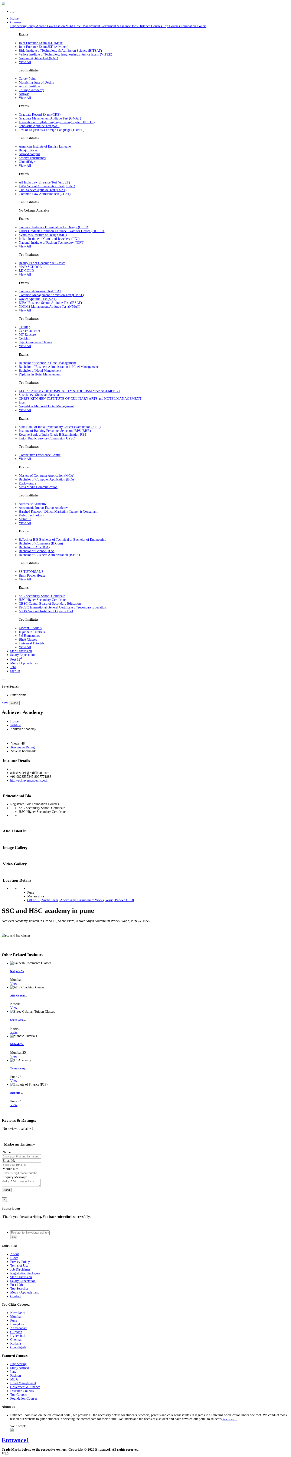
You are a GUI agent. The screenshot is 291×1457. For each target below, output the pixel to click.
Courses (15, 22)
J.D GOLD (26, 270)
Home (14, 18)
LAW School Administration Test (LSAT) (47, 186)
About (14, 1254)
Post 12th (16, 1284)
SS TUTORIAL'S (31, 571)
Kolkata (15, 1343)
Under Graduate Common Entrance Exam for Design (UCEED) (62, 231)
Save (5, 703)
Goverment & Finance (25, 1387)
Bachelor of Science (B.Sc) (37, 551)
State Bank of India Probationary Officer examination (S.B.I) (60, 427)
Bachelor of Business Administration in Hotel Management (58, 366)
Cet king (24, 338)
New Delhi (17, 1313)
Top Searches (19, 1288)
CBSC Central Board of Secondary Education (50, 603)
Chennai (16, 1339)
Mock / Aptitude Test (24, 663)
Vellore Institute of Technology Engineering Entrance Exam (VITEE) (65, 54)
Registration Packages (25, 1273)
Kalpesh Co (17, 971)
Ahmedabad (18, 1328)
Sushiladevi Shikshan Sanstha (39, 395)
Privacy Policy (20, 1262)
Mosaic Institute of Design (36, 82)
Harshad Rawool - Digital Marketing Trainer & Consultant (58, 511)
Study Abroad (37, 26)
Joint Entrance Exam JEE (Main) (41, 43)
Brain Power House (32, 575)
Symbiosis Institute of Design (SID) (43, 235)
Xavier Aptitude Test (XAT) (37, 299)
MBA (70, 26)
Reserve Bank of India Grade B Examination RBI (52, 434)
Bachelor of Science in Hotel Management (47, 363)
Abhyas (24, 94)
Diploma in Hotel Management (40, 374)
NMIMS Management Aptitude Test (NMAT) (49, 306)
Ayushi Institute (29, 86)
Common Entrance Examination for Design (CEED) (54, 227)
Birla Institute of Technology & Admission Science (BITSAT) (60, 50)
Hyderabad (17, 1336)
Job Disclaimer (20, 1269)
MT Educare (27, 334)
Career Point (27, 78)
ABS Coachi (17, 995)
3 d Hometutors (29, 635)
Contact (15, 1296)
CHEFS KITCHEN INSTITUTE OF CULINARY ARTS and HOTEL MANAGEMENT (80, 398)
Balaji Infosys (28, 150)
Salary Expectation (23, 655)
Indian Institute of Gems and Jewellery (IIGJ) (49, 238)
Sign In (15, 671)
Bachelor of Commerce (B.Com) (41, 543)
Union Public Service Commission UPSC (47, 438)
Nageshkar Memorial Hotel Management (46, 406)
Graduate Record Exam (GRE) (40, 114)
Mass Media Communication (38, 487)
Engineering (18, 26)
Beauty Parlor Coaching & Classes (42, 263)
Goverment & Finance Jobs (119, 26)
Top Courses (171, 26)
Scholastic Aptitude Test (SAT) (39, 126)
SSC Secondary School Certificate (42, 596)
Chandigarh (18, 1347)
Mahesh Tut (17, 1044)
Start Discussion (21, 651)
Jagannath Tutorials (32, 632)
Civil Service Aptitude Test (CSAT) (42, 190)
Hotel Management (87, 26)
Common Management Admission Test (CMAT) (51, 295)
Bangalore (17, 1324)
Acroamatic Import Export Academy (43, 507)
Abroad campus (29, 154)
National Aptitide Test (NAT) (38, 58)
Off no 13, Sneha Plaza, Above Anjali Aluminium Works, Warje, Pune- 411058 (80, 900)
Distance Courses (150, 26)
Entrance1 (15, 1440)
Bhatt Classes (28, 639)
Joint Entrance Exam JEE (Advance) (43, 46)
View (13, 983)
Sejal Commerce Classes (35, 342)
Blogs (14, 1258)
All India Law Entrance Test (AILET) (44, 182)
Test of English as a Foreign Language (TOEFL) (51, 130)
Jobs (13, 667)
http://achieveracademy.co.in (29, 780)
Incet (22, 402)
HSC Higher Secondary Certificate (42, 599)
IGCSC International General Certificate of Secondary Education (62, 607)
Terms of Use (19, 1265)
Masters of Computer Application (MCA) (46, 475)
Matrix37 (25, 519)
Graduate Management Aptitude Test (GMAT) (50, 118)
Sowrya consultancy (32, 158)
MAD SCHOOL (30, 267)
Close (14, 703)
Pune (13, 1320)
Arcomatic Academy (32, 504)
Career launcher (29, 331)
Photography (27, 483)
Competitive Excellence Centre (40, 455)
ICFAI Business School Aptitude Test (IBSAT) (50, 302)
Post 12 (16, 659)
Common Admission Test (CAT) (40, 291)
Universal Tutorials (31, 643)
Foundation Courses (23, 1398)
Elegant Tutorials (30, 628)
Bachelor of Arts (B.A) (34, 547)
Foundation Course (193, 26)
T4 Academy (17, 1068)
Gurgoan (16, 1332)
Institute (15, 725)
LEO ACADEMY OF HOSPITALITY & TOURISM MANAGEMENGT (69, 391)
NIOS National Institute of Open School (46, 611)
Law (50, 26)
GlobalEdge (27, 161)
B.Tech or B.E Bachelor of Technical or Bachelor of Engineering (62, 539)
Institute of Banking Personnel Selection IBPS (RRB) (55, 430)
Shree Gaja (17, 1019)
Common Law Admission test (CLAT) (45, 194)
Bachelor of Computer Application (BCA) (47, 479)
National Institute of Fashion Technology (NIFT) (51, 242)
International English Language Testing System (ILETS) (57, 122)
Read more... (229, 1419)
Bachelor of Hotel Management (40, 370)
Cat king (24, 327)
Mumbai (16, 1316)
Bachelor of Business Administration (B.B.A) (49, 555)
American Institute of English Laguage (45, 146)
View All (25, 62)
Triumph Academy (31, 90)
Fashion (60, 26)
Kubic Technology (31, 515)
